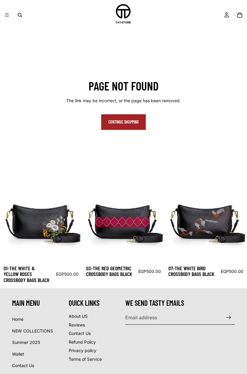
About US (78, 316)
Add (160, 252)
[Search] (20, 15)
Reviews (77, 324)
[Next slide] (73, 220)
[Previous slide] (9, 220)
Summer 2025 (26, 342)
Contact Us (23, 365)
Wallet (18, 354)
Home (17, 319)
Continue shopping (123, 121)
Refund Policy (82, 342)
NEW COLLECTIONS (32, 330)
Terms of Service (85, 359)
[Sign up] (228, 317)
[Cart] (239, 15)
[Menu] (7, 15)
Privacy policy (82, 350)
